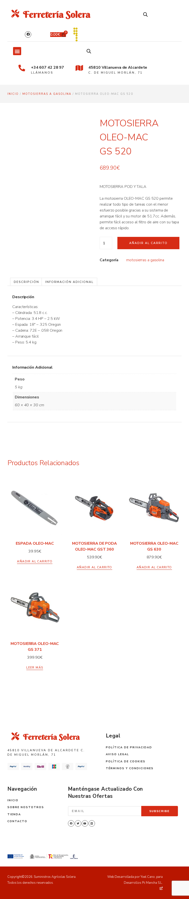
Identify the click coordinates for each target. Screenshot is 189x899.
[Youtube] (85, 823)
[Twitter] (78, 823)
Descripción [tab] (26, 282)
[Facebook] (28, 34)
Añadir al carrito (148, 243)
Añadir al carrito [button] (34, 561)
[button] (17, 51)
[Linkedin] (92, 823)
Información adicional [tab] (69, 282)
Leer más (34, 668)
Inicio (13, 94)
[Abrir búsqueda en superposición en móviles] (145, 14)
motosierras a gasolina (46, 94)
